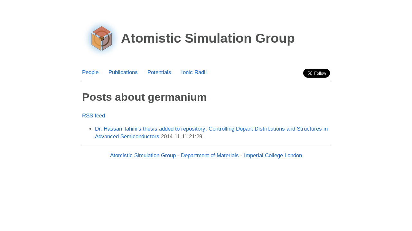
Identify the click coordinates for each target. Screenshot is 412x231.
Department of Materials (210, 155)
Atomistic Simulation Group (143, 155)
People (90, 72)
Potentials (159, 72)
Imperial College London (273, 155)
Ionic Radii (194, 72)
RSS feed (93, 116)
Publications (123, 72)
